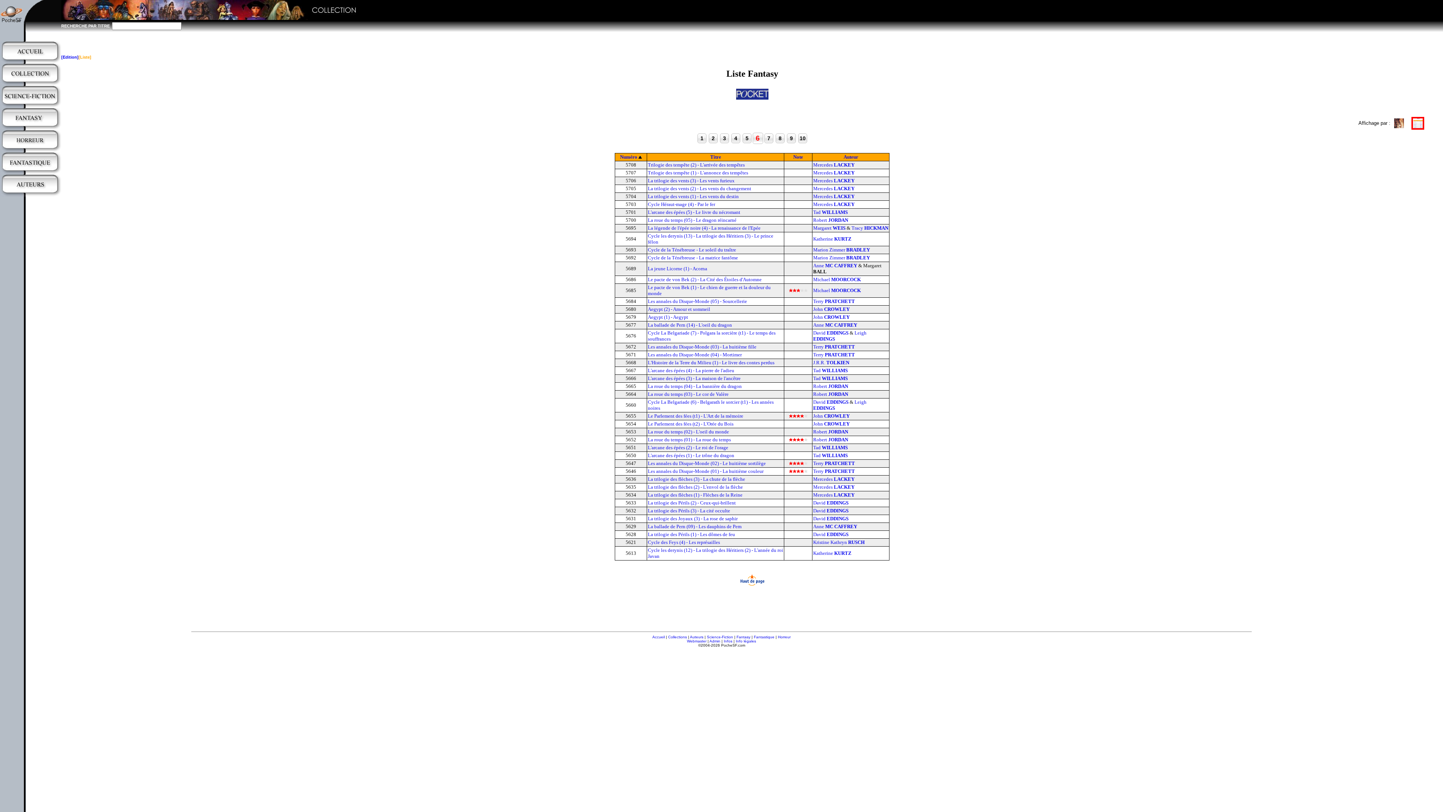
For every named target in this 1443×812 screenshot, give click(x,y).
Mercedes (834, 165)
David (831, 333)
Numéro (628, 157)
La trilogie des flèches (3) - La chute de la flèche (696, 479)
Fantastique (764, 637)
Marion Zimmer (841, 250)
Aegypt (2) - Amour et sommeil (679, 309)
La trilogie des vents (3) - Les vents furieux (691, 180)
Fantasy (743, 637)
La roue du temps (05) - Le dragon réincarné (692, 220)
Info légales (746, 641)
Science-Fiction (720, 637)
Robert (830, 220)
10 (803, 138)
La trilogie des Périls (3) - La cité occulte (689, 511)
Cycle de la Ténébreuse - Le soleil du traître (692, 250)
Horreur (784, 637)
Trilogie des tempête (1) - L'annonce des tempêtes (698, 173)
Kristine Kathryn (839, 542)
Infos (728, 641)
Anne (835, 265)
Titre (715, 157)
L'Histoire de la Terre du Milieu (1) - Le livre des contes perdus (711, 362)
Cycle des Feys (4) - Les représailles (684, 542)
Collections (677, 637)
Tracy (870, 228)
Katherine (832, 239)
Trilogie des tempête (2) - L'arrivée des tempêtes (696, 165)
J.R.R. (831, 362)
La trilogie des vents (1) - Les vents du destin (693, 196)
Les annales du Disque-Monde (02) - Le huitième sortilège (707, 463)
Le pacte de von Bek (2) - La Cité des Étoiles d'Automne (705, 279)
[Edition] (70, 57)
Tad (830, 212)
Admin (714, 641)
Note (798, 157)
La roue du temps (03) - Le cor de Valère (688, 394)
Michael (837, 279)
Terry (834, 301)
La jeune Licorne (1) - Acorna (677, 268)
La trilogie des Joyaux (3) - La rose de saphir (693, 518)
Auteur (851, 157)
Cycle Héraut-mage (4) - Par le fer (681, 204)
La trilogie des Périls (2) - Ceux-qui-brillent (692, 503)
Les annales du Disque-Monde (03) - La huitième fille (702, 347)
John (831, 309)
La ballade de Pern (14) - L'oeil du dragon (690, 325)
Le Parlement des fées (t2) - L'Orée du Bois (691, 424)
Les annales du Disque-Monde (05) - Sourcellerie (697, 301)
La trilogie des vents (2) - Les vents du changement (699, 188)
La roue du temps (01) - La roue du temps (689, 439)
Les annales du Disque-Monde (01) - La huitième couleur (706, 471)
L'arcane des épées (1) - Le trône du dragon (691, 455)
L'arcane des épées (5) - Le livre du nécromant (694, 212)
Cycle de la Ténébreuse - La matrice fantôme (693, 258)
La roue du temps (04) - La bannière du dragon (695, 386)
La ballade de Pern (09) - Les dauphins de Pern (695, 526)
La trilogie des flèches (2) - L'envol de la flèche (695, 487)
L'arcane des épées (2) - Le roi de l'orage (688, 447)
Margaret (829, 228)
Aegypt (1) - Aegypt (668, 317)
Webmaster (696, 641)
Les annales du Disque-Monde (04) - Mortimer (695, 355)
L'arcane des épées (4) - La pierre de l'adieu (691, 370)
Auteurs (696, 637)
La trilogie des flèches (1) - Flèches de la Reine (695, 495)
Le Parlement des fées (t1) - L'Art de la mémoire (695, 416)
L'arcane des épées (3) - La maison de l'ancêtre (694, 378)
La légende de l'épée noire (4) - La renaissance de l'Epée (704, 228)
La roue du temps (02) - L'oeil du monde (688, 432)
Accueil (658, 637)
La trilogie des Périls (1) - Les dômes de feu (691, 534)
